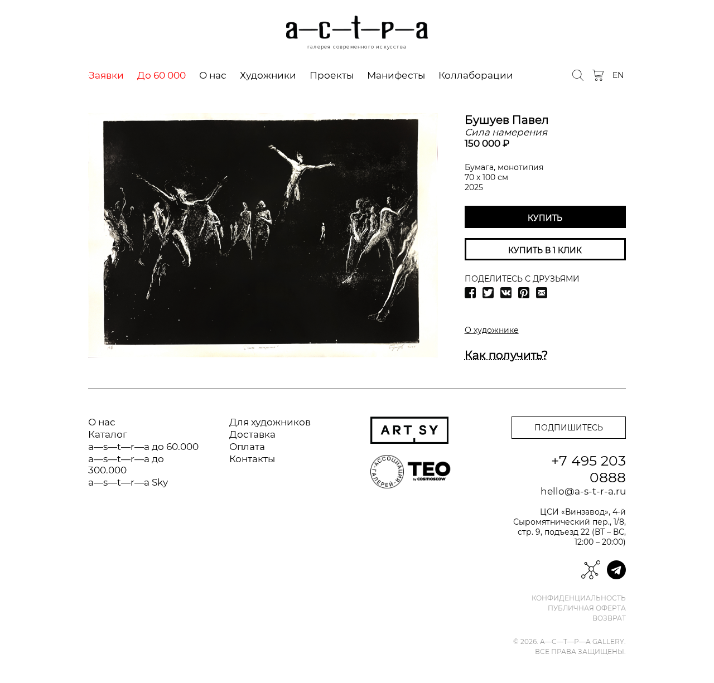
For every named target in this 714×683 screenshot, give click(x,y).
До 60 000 (161, 75)
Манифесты (396, 75)
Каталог (107, 434)
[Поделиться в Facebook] (470, 292)
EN (618, 75)
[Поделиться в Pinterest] (523, 292)
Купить (545, 218)
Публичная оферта (587, 608)
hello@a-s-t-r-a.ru (583, 491)
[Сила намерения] (263, 235)
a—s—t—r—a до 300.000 (126, 464)
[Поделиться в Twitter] (488, 292)
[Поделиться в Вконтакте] (506, 292)
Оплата (247, 446)
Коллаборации (475, 75)
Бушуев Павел (507, 120)
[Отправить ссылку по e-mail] (541, 292)
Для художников (270, 422)
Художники (268, 75)
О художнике (492, 330)
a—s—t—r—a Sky (128, 482)
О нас (212, 75)
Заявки (106, 75)
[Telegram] (616, 569)
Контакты (252, 458)
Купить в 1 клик (545, 250)
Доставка (252, 434)
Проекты (332, 75)
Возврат (609, 618)
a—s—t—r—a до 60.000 (143, 446)
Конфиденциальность (579, 598)
